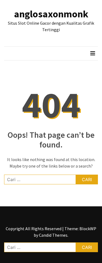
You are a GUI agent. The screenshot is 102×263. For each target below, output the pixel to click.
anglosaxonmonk (51, 14)
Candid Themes (53, 235)
